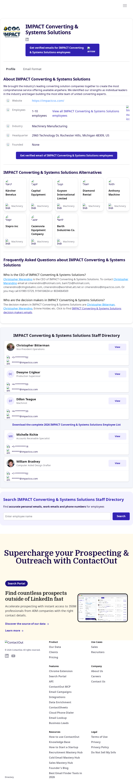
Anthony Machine (114, 192)
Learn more (12, 630)
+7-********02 (20, 473)
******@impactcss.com (25, 362)
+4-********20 (20, 411)
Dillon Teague (26, 399)
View (117, 347)
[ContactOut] (21, 5)
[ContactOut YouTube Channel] (13, 714)
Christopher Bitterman (101, 304)
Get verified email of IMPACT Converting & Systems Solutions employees (66, 155)
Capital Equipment (38, 192)
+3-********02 (20, 357)
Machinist (21, 403)
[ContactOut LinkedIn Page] (7, 714)
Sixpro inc (12, 226)
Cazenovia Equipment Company (38, 230)
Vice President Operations (30, 349)
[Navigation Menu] (125, 5)
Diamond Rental (89, 192)
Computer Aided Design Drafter (33, 465)
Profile (10, 69)
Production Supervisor (28, 376)
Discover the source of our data (25, 624)
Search (121, 516)
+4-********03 (20, 384)
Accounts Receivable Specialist (33, 438)
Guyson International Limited (66, 194)
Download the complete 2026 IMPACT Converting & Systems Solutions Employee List (66, 424)
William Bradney (28, 461)
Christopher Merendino (17, 279)
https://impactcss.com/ (48, 101)
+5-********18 (20, 446)
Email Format (32, 69)
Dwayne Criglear (28, 372)
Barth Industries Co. (66, 228)
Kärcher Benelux (11, 192)
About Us (97, 671)
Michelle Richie (27, 434)
